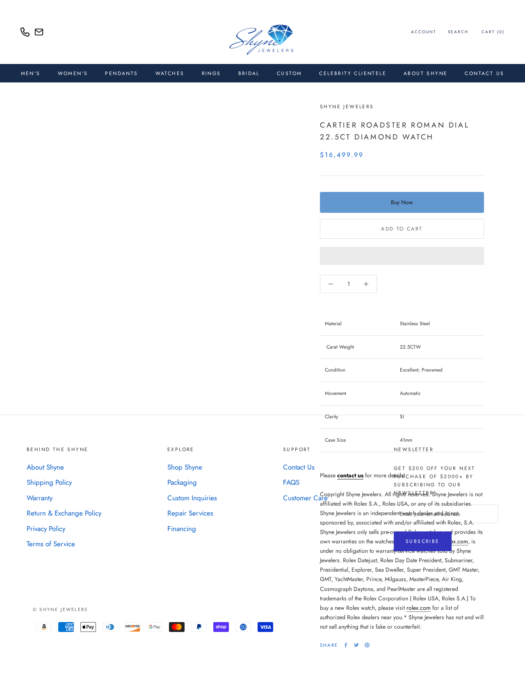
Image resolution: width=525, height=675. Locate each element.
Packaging (182, 482)
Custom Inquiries (192, 498)
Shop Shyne (184, 467)
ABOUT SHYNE (425, 73)
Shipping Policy (49, 482)
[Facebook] (345, 645)
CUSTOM (289, 73)
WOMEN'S (73, 73)
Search (458, 32)
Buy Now (402, 202)
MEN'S (31, 73)
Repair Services (190, 513)
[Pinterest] (367, 645)
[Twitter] (356, 645)
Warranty (39, 498)
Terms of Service (51, 544)
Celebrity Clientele (352, 73)
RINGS (211, 73)
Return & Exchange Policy (64, 513)
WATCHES (170, 73)
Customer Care (305, 498)
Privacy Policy (46, 529)
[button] (402, 256)
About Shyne (45, 467)
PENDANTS (121, 73)
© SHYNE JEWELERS (60, 609)
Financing (181, 529)
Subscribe (423, 541)
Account (423, 32)
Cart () (493, 32)
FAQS (291, 482)
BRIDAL (249, 73)
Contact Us (484, 73)
